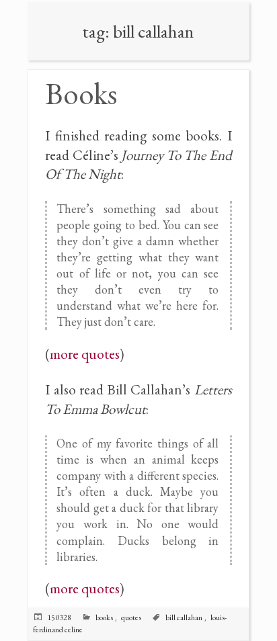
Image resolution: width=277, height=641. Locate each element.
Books (81, 93)
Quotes (131, 617)
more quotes (85, 354)
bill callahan (183, 617)
